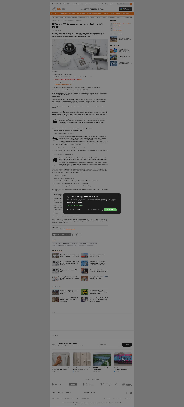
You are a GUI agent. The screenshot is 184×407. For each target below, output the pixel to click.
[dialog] (92, 203)
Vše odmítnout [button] (95, 209)
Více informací (79, 202)
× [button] (118, 194)
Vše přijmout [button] (110, 209)
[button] (92, 205)
